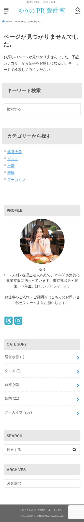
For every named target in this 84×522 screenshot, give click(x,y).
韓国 (11, 173)
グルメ (12, 159)
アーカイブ (16, 180)
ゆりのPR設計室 (40, 516)
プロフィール (44, 510)
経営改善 (14, 152)
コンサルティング (29, 510)
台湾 (11, 166)
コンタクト (58, 510)
